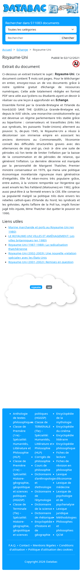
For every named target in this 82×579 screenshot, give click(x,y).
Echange (22, 49)
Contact (24, 545)
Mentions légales (44, 545)
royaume (36, 287)
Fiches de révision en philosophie (64, 465)
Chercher (68, 38)
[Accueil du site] (41, 8)
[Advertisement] (41, 364)
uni (49, 287)
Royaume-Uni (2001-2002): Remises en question (40, 262)
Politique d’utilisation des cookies (50, 549)
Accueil (7, 49)
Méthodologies (66, 517)
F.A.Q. (12, 545)
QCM (59, 534)
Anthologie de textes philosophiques (23, 418)
